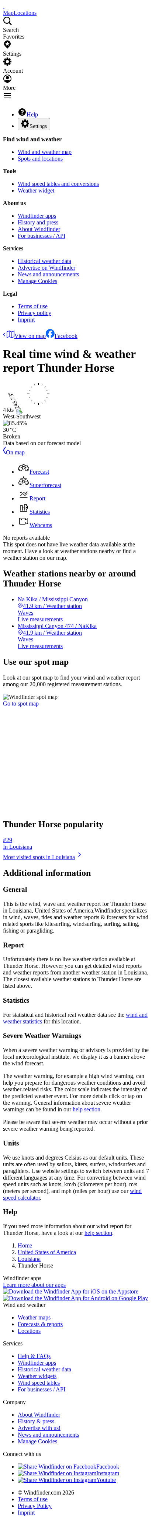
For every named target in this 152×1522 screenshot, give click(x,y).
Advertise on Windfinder (46, 267)
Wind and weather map (45, 152)
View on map (30, 336)
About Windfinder (39, 229)
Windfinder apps (37, 216)
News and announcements (48, 274)
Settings (38, 126)
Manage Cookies (37, 281)
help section (86, 1109)
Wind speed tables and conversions (58, 184)
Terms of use (33, 306)
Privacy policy (34, 313)
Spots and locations (40, 158)
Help (32, 114)
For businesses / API (41, 236)
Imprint (26, 319)
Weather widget (36, 190)
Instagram (107, 1473)
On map (15, 452)
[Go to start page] (3, 6)
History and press (38, 222)
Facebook (66, 336)
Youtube (106, 1480)
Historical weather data (44, 261)
